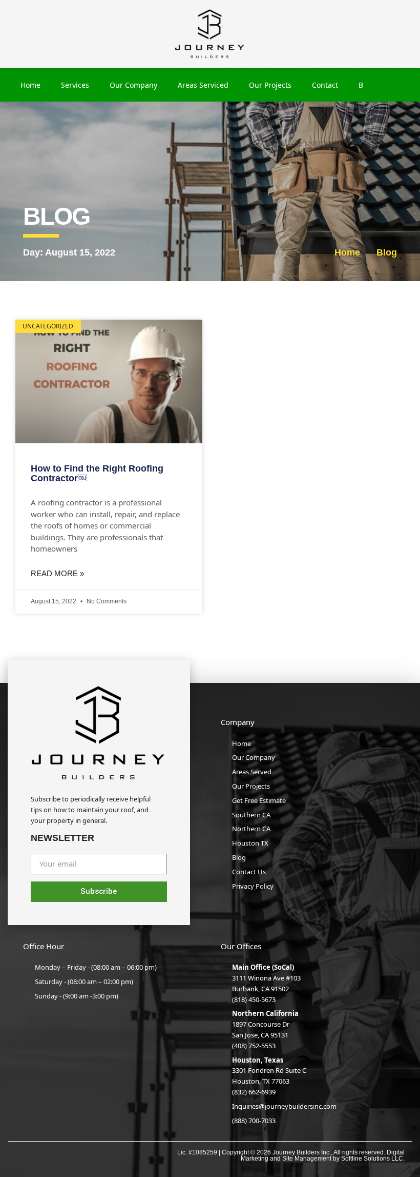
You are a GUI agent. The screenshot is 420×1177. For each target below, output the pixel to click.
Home (30, 85)
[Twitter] (85, 1154)
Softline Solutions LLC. (373, 1158)
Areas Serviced (203, 85)
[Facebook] (20, 1154)
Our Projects (270, 85)
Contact (325, 85)
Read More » (57, 573)
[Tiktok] (106, 1154)
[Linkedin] (63, 1154)
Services (75, 85)
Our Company (133, 85)
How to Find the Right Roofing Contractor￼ (97, 473)
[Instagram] (42, 1154)
